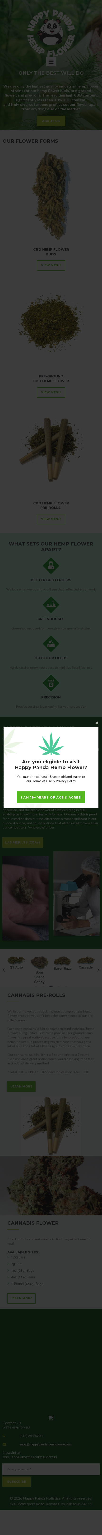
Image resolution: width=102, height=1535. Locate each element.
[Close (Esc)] (51, 722)
